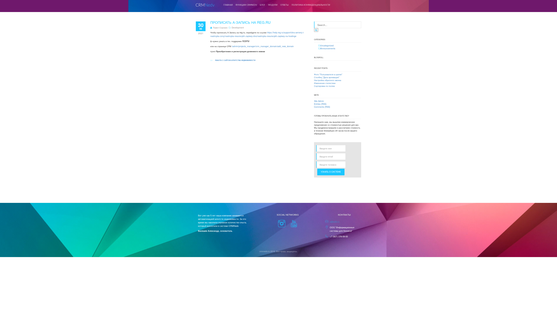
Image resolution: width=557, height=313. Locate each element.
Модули (272, 5)
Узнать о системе (331, 172)
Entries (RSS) (320, 103)
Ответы (284, 5)
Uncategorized (327, 45)
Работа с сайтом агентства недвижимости (235, 60)
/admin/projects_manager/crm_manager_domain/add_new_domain (263, 46)
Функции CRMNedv (246, 5)
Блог (262, 5)
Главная (228, 5)
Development (238, 27)
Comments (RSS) (322, 106)
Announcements (327, 48)
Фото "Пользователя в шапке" (328, 74)
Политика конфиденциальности (311, 5)
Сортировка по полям (324, 85)
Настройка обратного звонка (327, 80)
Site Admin (319, 101)
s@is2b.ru (334, 221)
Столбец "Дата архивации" (326, 77)
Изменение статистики (325, 83)
